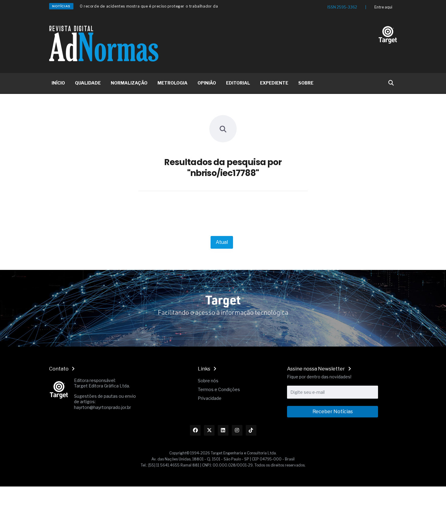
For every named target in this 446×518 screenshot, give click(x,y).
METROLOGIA (172, 82)
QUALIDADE (88, 82)
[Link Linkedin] (223, 430)
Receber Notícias (333, 411)
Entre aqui (383, 7)
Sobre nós (208, 380)
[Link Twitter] (209, 430)
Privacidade (209, 398)
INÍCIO (58, 82)
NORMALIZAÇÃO (129, 82)
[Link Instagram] (237, 430)
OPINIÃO (207, 82)
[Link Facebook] (195, 430)
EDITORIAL (238, 82)
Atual (222, 242)
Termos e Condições (219, 389)
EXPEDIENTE (274, 82)
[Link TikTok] (251, 430)
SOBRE (305, 82)
